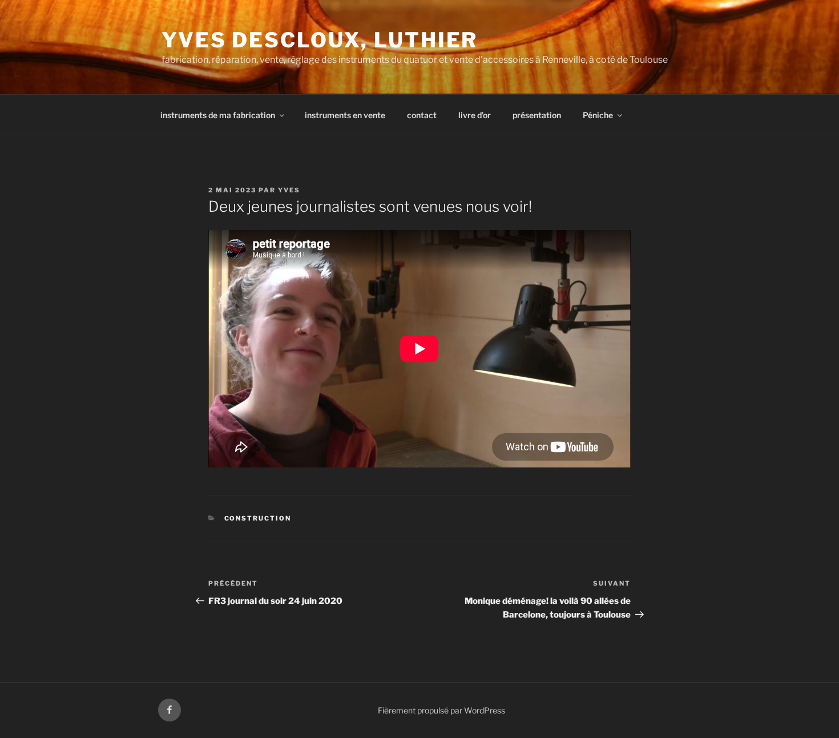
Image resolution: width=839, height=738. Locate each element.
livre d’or (474, 115)
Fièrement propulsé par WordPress (441, 710)
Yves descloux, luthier (320, 40)
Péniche (598, 115)
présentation (537, 115)
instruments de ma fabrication (217, 115)
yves (289, 190)
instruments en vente (345, 115)
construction (258, 518)
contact (422, 115)
